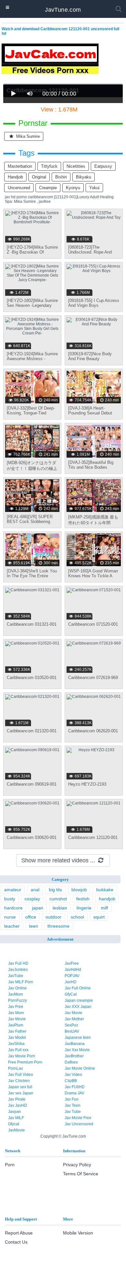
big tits (55, 889)
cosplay (32, 898)
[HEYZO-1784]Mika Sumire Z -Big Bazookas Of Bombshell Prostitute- (32, 252)
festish (82, 898)
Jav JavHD (17, 1105)
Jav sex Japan (20, 1093)
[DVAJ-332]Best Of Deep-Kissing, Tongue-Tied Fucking (31, 413)
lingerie (84, 907)
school (77, 917)
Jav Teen (72, 1105)
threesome (58, 926)
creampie (48, 187)
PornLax (15, 1068)
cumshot (58, 898)
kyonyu (73, 187)
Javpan (14, 1111)
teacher (12, 926)
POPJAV (72, 975)
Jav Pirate (17, 1099)
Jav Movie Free (78, 1118)
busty (9, 898)
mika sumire (27, 136)
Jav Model (17, 1037)
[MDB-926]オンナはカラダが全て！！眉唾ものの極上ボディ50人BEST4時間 (32, 468)
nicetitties (76, 166)
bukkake (104, 889)
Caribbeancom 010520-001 (32, 677)
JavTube (15, 975)
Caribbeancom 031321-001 (32, 624)
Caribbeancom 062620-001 (93, 730)
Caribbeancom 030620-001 (32, 837)
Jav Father (17, 1031)
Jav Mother (74, 1019)
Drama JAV (74, 1093)
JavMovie (16, 1130)
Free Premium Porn (25, 1062)
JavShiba (16, 1043)
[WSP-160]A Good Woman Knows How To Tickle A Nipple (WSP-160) (93, 575)
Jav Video (73, 1074)
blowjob (79, 889)
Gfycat (13, 1124)
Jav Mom (16, 1013)
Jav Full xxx (18, 1050)
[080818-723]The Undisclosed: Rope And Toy (90, 252)
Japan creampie (79, 1000)
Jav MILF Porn (20, 982)
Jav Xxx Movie (77, 1050)
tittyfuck (49, 166)
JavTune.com (63, 10)
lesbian (60, 907)
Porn (10, 1164)
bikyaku (83, 177)
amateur (12, 889)
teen (33, 926)
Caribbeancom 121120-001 (93, 837)
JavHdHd (73, 969)
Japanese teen (78, 1037)
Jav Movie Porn (21, 1056)
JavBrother (74, 1056)
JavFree (72, 963)
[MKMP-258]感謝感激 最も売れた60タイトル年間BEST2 (93, 523)
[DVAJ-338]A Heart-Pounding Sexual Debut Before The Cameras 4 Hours (90, 415)
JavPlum (15, 1025)
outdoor (53, 917)
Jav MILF (16, 1118)
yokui (94, 187)
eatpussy (103, 166)
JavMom (15, 994)
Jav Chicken (19, 1080)
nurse (10, 917)
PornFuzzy (17, 1000)
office (30, 917)
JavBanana (75, 1043)
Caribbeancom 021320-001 (32, 730)
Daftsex (71, 1062)
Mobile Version (78, 1232)
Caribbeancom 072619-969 (93, 677)
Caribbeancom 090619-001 (32, 784)
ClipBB (71, 1080)
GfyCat (71, 994)
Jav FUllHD (75, 1087)
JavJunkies (18, 969)
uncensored (19, 187)
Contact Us (16, 1242)
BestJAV (72, 1031)
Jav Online (17, 988)
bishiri (61, 177)
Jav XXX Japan (78, 1006)
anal (35, 889)
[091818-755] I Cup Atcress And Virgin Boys (93, 303)
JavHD (71, 982)
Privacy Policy (77, 1164)
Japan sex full (20, 1087)
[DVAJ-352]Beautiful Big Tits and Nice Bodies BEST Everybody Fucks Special (91, 469)
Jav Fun (72, 1099)
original (39, 177)
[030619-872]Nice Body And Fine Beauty (90, 356)
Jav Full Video (20, 1074)
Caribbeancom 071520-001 (93, 624)
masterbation (20, 166)
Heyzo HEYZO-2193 (87, 784)
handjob (15, 177)
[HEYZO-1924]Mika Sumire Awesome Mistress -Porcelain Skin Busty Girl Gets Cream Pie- (32, 361)
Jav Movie (73, 1013)
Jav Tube (73, 1111)
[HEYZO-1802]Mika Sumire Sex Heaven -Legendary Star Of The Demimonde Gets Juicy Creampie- (32, 308)
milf (104, 907)
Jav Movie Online (80, 1068)
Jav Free (15, 1006)
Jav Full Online (78, 988)
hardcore (13, 907)
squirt (99, 917)
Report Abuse (19, 1232)
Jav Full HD (18, 963)
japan (37, 907)
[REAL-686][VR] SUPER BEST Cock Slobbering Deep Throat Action (30, 521)
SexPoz (71, 1025)
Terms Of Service (80, 1173)
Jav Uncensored (79, 1124)
